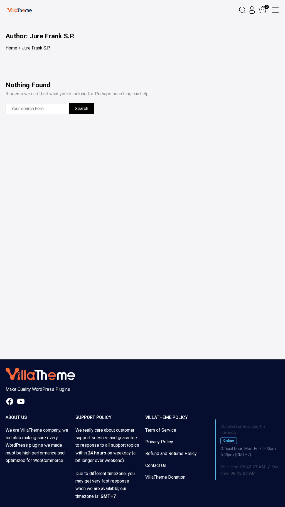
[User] (252, 10)
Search (81, 108)
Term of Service (160, 430)
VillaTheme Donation (165, 477)
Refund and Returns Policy (171, 453)
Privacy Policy (159, 441)
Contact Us (155, 465)
